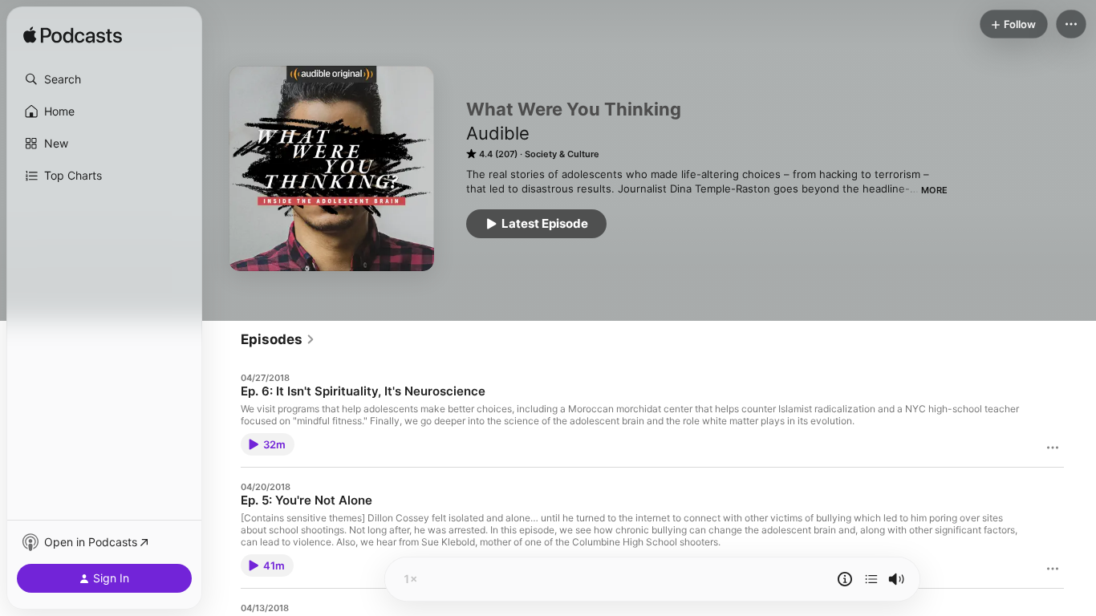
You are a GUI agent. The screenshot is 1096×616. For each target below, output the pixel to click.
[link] (278, 339)
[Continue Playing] (871, 579)
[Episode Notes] (844, 579)
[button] (104, 79)
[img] (72, 36)
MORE (934, 190)
